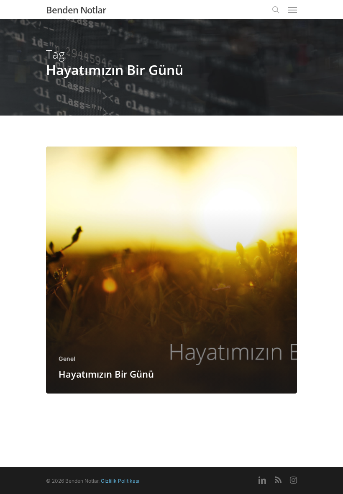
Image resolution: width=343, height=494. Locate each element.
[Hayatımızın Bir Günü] (171, 270)
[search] (276, 9)
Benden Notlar (76, 9)
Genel (67, 358)
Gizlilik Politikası (120, 481)
